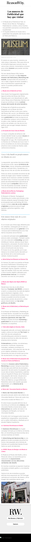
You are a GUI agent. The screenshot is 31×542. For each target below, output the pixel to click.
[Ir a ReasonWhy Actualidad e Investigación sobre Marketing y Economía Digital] (15, 3)
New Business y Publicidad (15, 518)
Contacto (15, 524)
